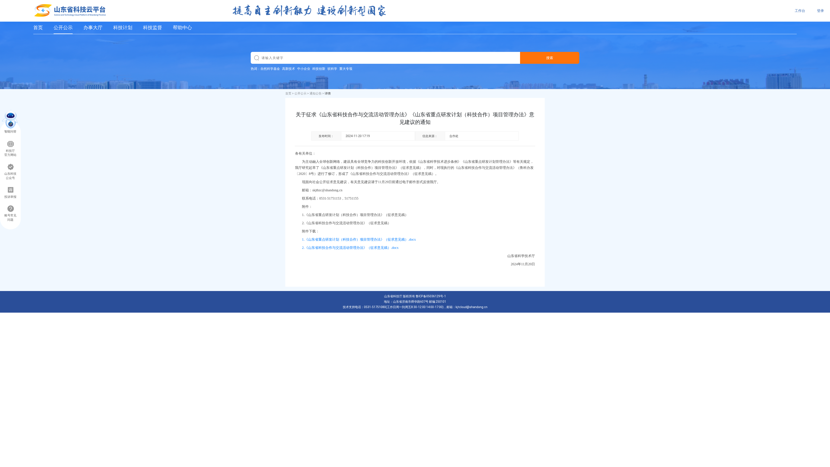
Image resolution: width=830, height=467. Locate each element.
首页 (38, 27)
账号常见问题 (10, 217)
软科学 (332, 69)
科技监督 (152, 27)
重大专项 (345, 69)
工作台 (800, 11)
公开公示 (63, 27)
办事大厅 (92, 27)
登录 (820, 11)
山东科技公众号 (10, 176)
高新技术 (288, 69)
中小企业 (303, 69)
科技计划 (122, 27)
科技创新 (318, 69)
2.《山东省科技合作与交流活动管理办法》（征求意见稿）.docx (350, 247)
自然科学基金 (270, 69)
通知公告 (316, 93)
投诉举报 (10, 196)
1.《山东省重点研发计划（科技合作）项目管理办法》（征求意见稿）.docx (359, 239)
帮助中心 (182, 27)
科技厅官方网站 (10, 153)
